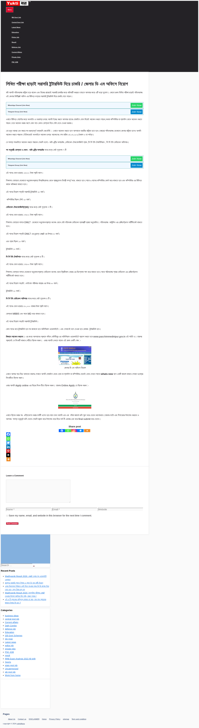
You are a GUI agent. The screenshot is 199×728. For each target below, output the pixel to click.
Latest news (16, 27)
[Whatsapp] (68, 430)
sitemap (66, 719)
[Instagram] (74, 430)
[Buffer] (8, 455)
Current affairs (17, 52)
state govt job (11, 665)
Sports (8, 662)
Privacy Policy (54, 719)
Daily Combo (11, 625)
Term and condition (79, 719)
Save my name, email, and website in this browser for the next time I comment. (50, 515)
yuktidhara (21, 724)
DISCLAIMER (34, 719)
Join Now (137, 105)
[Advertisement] (25, 548)
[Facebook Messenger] (80, 430)
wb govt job (16, 17)
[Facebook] (62, 430)
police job (15, 37)
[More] (87, 430)
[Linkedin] (8, 447)
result (14, 42)
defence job (16, 47)
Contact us (22, 719)
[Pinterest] (8, 451)
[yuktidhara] (18, 5)
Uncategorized (11, 669)
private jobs (16, 57)
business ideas (12, 616)
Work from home (13, 675)
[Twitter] (8, 443)
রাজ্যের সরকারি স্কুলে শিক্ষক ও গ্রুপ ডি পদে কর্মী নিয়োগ (24, 583)
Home (44, 719)
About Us (11, 719)
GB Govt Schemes (13, 635)
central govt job (18, 22)
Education (15, 32)
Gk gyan (9, 639)
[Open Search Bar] (7, 69)
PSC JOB (15, 62)
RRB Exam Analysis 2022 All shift (20, 659)
